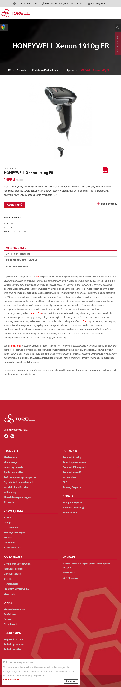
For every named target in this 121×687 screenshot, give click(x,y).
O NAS (8, 603)
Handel (7, 518)
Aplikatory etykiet (13, 472)
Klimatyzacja (10, 462)
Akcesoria (9, 502)
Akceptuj (71, 681)
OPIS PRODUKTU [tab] (16, 248)
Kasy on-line (69, 477)
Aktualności (10, 624)
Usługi (7, 523)
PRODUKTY (11, 451)
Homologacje (11, 584)
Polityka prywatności (15, 644)
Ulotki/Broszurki (12, 574)
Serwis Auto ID (70, 513)
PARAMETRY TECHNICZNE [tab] (22, 260)
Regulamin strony (13, 640)
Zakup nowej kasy (72, 503)
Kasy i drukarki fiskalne (16, 487)
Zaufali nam (10, 614)
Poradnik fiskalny (72, 457)
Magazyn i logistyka (14, 533)
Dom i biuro (10, 543)
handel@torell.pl (100, 4)
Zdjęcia (8, 579)
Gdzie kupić (14, 205)
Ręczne (70, 70)
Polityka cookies (12, 649)
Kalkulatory (10, 492)
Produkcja (9, 538)
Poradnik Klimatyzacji (74, 467)
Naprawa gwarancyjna (74, 508)
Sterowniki (9, 594)
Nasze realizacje (12, 548)
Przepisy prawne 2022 (74, 462)
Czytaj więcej (10, 680)
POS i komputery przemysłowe (20, 477)
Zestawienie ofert (118, 43)
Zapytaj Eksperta (72, 487)
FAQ (65, 482)
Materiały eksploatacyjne (17, 497)
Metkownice (10, 457)
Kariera (8, 619)
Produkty (21, 70)
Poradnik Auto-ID (72, 472)
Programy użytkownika (16, 589)
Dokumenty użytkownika (17, 564)
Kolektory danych (13, 467)
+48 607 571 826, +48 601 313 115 (64, 4)
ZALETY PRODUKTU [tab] (18, 254)
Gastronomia (11, 528)
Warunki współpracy (14, 609)
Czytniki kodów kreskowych (46, 70)
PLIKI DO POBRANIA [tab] (18, 266)
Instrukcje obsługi (13, 569)
